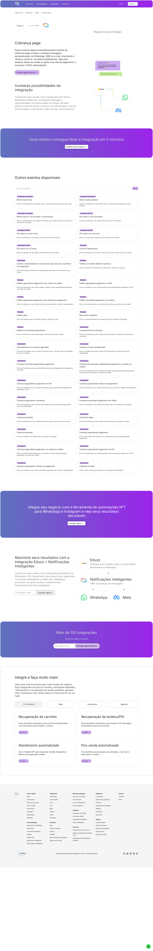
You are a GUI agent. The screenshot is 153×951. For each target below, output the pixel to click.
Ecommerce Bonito (78, 816)
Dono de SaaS (77, 799)
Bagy (51, 808)
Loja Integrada (54, 799)
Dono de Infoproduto (79, 802)
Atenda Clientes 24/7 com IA (81, 830)
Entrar (120, 799)
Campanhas (30, 828)
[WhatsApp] (148, 946)
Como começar (31, 805)
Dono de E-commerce (79, 796)
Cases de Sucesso (55, 828)
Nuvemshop (53, 796)
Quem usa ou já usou (33, 802)
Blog (51, 825)
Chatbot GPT (30, 837)
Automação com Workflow (34, 825)
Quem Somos (31, 799)
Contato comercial (101, 825)
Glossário (52, 834)
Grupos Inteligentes (78, 822)
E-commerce (29, 704)
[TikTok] (127, 854)
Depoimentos (30, 814)
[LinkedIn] (134, 854)
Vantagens (30, 811)
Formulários (99, 811)
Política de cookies (101, 834)
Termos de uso (100, 831)
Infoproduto (92, 704)
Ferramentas (30, 808)
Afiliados (98, 808)
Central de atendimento (33, 831)
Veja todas (53, 818)
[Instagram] (131, 854)
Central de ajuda (100, 822)
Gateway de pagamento (103, 799)
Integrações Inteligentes (80, 819)
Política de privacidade (102, 828)
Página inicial (18, 12)
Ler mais (22, 732)
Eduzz (37, 12)
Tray (51, 805)
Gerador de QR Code (56, 840)
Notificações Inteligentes (34, 840)
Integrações (55, 4)
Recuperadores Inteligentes (35, 843)
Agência (124, 704)
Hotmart (52, 811)
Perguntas (30, 818)
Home (28, 796)
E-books (52, 831)
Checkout (98, 802)
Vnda (51, 802)
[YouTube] (124, 854)
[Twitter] (137, 854)
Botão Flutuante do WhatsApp (58, 837)
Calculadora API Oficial (79, 813)
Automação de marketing (103, 805)
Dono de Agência (78, 805)
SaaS (61, 704)
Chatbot (29, 834)
